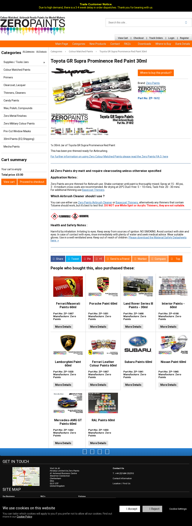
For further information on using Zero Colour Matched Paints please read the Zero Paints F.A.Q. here (109, 156)
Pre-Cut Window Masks (17, 131)
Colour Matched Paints (81, 51)
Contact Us (118, 468)
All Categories (28, 51)
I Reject (154, 509)
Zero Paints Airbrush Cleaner (95, 202)
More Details (63, 326)
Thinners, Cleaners (15, 92)
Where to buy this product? (156, 72)
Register (184, 38)
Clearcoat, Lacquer (15, 85)
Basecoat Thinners (93, 189)
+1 (100, 258)
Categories (78, 43)
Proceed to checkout (32, 181)
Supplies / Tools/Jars (16, 62)
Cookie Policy (24, 516)
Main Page (62, 43)
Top (177, 258)
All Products (41, 51)
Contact (115, 43)
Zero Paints (153, 83)
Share (59, 258)
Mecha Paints (12, 146)
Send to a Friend (119, 258)
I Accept (131, 509)
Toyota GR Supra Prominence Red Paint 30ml (123, 51)
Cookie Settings (178, 508)
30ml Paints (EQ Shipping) (19, 138)
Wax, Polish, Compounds (18, 108)
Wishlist (142, 258)
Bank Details (183, 43)
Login (171, 38)
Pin (89, 258)
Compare (160, 258)
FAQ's (127, 43)
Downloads (144, 43)
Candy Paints (11, 100)
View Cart (123, 38)
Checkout (139, 38)
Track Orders (156, 38)
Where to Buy (163, 43)
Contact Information (122, 478)
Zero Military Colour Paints (19, 123)
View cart (9, 181)
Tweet (75, 258)
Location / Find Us (121, 483)
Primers (8, 77)
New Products (98, 43)
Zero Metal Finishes (15, 115)
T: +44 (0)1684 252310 (123, 473)
